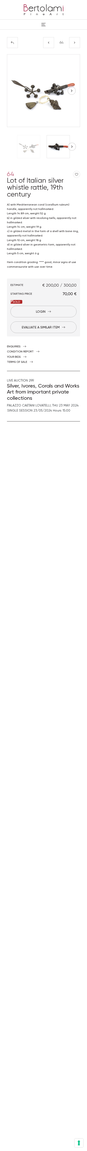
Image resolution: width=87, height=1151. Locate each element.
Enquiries (13, 346)
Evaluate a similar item (41, 327)
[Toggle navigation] (43, 24)
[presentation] (15, 91)
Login (40, 311)
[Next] (74, 42)
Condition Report (20, 351)
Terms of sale (17, 361)
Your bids (14, 356)
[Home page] (43, 9)
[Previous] (48, 42)
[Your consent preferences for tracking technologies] (78, 1143)
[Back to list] (12, 42)
